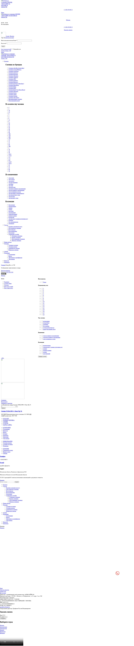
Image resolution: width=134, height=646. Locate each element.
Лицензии (5, 437)
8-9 (9, 160)
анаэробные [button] (46, 323)
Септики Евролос (13, 82)
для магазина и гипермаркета (16, 193)
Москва (68, 20)
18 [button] (43, 314)
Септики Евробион (14, 85)
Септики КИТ (12, 88)
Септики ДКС (12, 79)
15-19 (10, 162)
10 (9, 110)
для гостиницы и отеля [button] (49, 339)
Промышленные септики (15, 99)
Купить (3, 408)
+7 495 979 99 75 (68, 9)
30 (9, 127)
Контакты (5, 435)
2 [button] (43, 288)
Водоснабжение (13, 231)
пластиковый (12, 212)
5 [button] (43, 293)
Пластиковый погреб (14, 100)
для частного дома (13, 198)
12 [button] (43, 305)
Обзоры (5, 453)
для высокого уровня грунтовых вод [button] (52, 347)
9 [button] (43, 300)
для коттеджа (12, 187)
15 (9, 112)
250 (9, 138)
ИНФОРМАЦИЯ (7, 441)
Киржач (2, 630)
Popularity (6, 282)
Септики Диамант (13, 76)
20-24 (10, 163)
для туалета (12, 179)
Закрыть (2, 480)
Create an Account (9, 37)
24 (9, 151)
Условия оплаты (13, 247)
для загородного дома (14, 195)
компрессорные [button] (47, 350)
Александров (3, 627)
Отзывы (5, 434)
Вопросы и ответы (13, 250)
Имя (1, 615)
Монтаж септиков (16, 240)
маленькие (11, 223)
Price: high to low (8, 288)
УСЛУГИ (5, 423)
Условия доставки (13, 245)
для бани (11, 184)
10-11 (10, 154)
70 (9, 171)
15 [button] (43, 308)
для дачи (11, 185)
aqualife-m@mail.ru (5, 607)
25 (9, 126)
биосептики (12, 205)
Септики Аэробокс (14, 71)
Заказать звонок (68, 30)
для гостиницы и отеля (15, 192)
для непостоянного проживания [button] (51, 337)
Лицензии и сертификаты (15, 257)
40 (9, 129)
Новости (5, 430)
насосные (11, 211)
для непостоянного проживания (17, 188)
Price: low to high (8, 286)
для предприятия (13, 182)
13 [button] (43, 306)
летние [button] (45, 352)
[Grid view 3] (4, 274)
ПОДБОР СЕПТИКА (8, 420)
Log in (3, 46)
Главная (3, 265)
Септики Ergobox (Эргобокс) (16, 83)
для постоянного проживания (16, 190)
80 (9, 132)
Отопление (11, 233)
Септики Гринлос (13, 80)
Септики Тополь (13, 96)
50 (9, 131)
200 (9, 137)
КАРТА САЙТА (7, 425)
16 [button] (43, 311)
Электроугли (3, 628)
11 (9, 141)
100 (9, 134)
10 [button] (43, 301)
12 (9, 120)
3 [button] (43, 290)
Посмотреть (4, 401)
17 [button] (43, 313)
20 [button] (43, 310)
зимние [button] (45, 349)
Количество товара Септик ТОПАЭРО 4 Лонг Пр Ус (17, 405)
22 (9, 166)
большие (11, 220)
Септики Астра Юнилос (15, 69)
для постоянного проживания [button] (51, 336)
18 (9, 149)
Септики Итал (12, 86)
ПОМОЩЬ (6, 448)
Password (4, 43)
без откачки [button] (46, 326)
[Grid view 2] (2, 274)
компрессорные (13, 215)
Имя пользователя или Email (9, 40)
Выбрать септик (42, 356)
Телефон (2, 456)
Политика (5, 446)
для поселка (12, 196)
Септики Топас (13, 93)
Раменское (3, 631)
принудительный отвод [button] (49, 329)
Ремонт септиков (16, 237)
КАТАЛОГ (6, 418)
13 (9, 165)
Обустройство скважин (15, 228)
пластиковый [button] (46, 353)
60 (9, 144)
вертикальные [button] (47, 345)
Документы (12, 259)
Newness (6, 285)
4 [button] (43, 292)
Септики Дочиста (13, 77)
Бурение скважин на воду (15, 226)
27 (9, 168)
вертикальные (12, 206)
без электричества (13, 222)
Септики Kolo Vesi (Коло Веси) (17, 90)
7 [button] (43, 296)
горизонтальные (13, 214)
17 (9, 143)
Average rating (7, 283)
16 (9, 124)
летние (10, 209)
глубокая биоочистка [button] (48, 327)
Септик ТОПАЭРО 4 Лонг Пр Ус (11, 411)
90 (9, 169)
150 (9, 135)
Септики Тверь (13, 94)
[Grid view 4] (5, 274)
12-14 (10, 155)
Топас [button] (44, 282)
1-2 (9, 157)
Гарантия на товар (8, 450)
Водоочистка (12, 229)
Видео (10, 256)
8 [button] (43, 298)
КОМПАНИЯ (7, 427)
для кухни (11, 178)
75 (9, 140)
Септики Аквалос (13, 72)
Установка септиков (17, 236)
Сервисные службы (14, 234)
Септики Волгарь (13, 74)
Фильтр (3, 275)
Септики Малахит (13, 91)
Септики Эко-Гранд (14, 97)
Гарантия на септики (14, 248)
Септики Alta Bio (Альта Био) (16, 68)
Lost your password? (6, 49)
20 (9, 123)
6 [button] (43, 295)
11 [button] (43, 303)
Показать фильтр (5, 270)
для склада (11, 181)
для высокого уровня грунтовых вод (18, 219)
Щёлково (2, 633)
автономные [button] (46, 321)
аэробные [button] (45, 324)
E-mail (2, 463)
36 (9, 152)
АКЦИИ (5, 421)
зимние (10, 208)
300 (9, 146)
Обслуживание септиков (18, 239)
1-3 (9, 158)
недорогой (11, 217)
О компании (12, 254)
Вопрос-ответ (6, 452)
